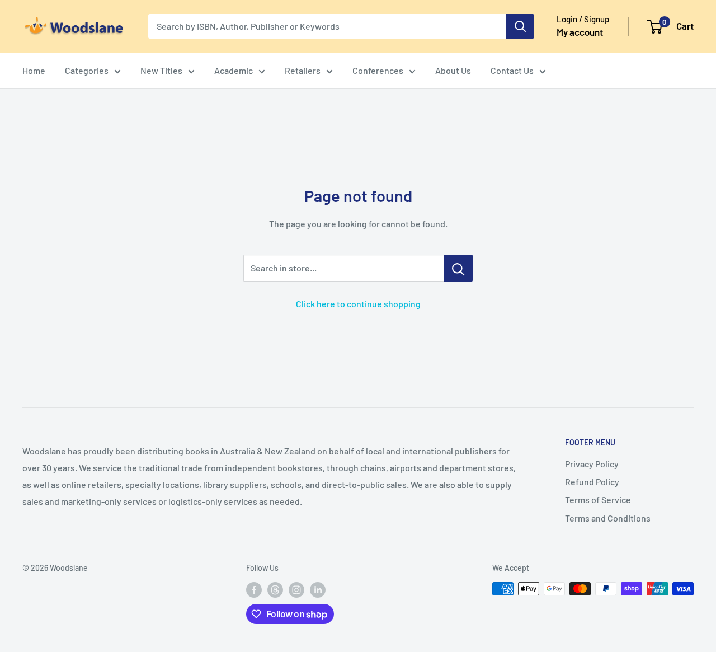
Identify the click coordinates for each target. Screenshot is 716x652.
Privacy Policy (592, 463)
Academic (233, 70)
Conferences (377, 70)
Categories (87, 70)
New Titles (161, 70)
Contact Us (512, 70)
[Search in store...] (458, 268)
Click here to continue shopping (358, 303)
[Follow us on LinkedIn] (318, 590)
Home (33, 70)
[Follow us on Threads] (275, 590)
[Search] (520, 26)
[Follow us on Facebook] (254, 590)
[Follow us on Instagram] (296, 590)
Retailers (303, 70)
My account (580, 31)
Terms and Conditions (608, 518)
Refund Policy (592, 481)
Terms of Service (598, 499)
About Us (453, 70)
